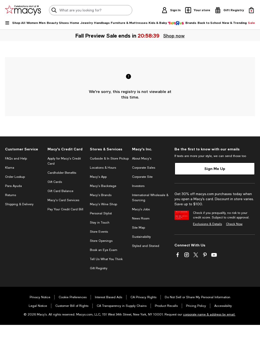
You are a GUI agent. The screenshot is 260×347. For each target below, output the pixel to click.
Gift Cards (54, 182)
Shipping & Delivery (19, 204)
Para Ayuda (13, 186)
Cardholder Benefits (61, 173)
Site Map (138, 227)
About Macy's (141, 158)
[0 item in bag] (251, 10)
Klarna (9, 167)
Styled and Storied (145, 246)
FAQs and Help (16, 158)
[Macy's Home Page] (23, 10)
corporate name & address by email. (209, 314)
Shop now (174, 35)
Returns (10, 195)
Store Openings (101, 241)
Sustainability (141, 237)
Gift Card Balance (60, 191)
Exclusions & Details (207, 224)
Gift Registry (98, 268)
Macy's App (98, 177)
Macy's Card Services (63, 200)
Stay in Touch (99, 222)
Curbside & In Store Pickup (109, 158)
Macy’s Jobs (141, 209)
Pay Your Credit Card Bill (65, 209)
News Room (141, 218)
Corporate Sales (143, 167)
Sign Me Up (214, 168)
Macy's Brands (100, 195)
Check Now (234, 224)
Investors (138, 186)
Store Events (99, 231)
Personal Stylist (101, 213)
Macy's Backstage (103, 186)
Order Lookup (15, 177)
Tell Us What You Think (106, 259)
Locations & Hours (103, 167)
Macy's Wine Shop (103, 204)
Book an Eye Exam (103, 250)
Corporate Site (142, 177)
